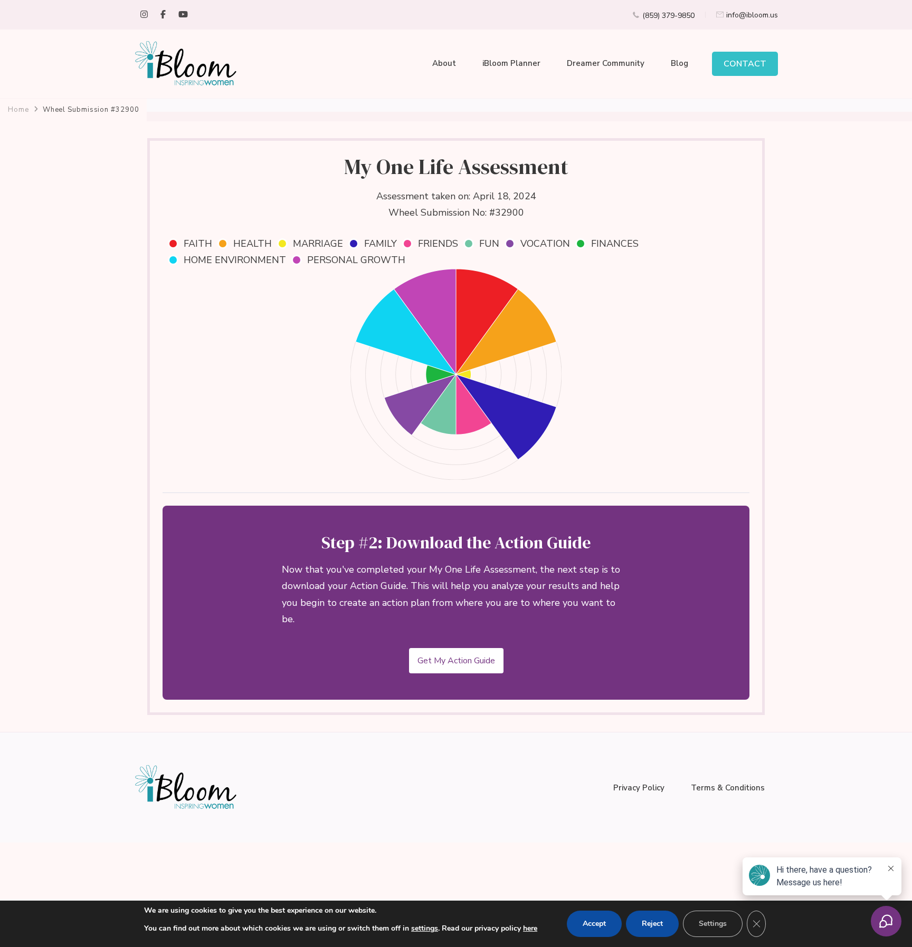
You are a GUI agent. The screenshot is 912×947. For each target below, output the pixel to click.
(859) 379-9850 (668, 16)
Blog (679, 63)
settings (424, 928)
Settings (713, 924)
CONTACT (745, 64)
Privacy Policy (638, 787)
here (530, 928)
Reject (652, 924)
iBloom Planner (511, 63)
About (444, 63)
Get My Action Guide (456, 660)
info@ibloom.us (752, 15)
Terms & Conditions (728, 787)
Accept (594, 924)
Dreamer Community (605, 63)
